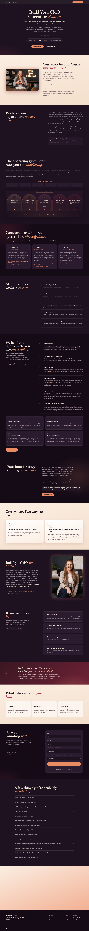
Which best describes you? (54, 747)
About (50, 2)
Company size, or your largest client (59, 755)
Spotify (67, 919)
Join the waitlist (37, 46)
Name (48, 733)
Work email (50, 740)
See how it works (51, 46)
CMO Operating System (54, 921)
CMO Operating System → (64, 2)
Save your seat (64, 764)
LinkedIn (75, 919)
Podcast (55, 2)
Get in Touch (76, 917)
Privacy (81, 928)
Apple (66, 917)
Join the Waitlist (78, 921)
